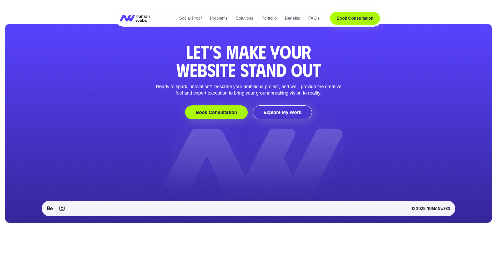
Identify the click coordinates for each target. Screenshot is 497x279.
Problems (219, 18)
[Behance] (50, 208)
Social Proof (190, 18)
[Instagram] (62, 208)
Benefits (292, 18)
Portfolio (269, 18)
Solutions (244, 18)
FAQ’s (314, 18)
